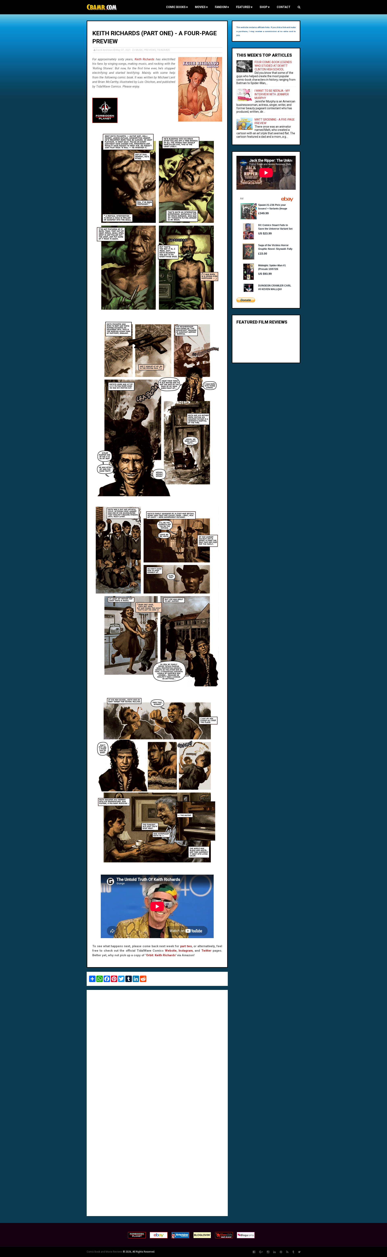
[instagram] (268, 1252)
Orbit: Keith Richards (161, 955)
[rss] (287, 1252)
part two (186, 946)
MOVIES (201, 7)
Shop (264, 7)
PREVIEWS (150, 50)
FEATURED (244, 7)
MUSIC (139, 50)
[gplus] (261, 1252)
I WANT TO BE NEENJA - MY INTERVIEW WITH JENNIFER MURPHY (272, 94)
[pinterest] (281, 1252)
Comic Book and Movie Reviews (104, 1251)
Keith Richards (144, 59)
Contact (283, 7)
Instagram (186, 950)
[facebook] (254, 1252)
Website (171, 950)
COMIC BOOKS (177, 7)
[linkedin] (274, 1252)
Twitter (206, 950)
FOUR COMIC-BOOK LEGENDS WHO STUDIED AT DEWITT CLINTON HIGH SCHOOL (273, 65)
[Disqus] (157, 1048)
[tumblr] (293, 1252)
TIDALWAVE (163, 50)
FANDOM (222, 7)
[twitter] (299, 1252)
